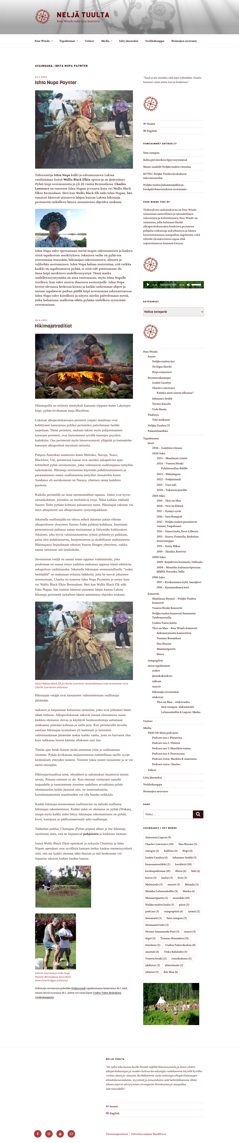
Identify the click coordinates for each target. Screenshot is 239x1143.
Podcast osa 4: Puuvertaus (168, 753)
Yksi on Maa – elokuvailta (173, 702)
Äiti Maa (170, 972)
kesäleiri (183, 864)
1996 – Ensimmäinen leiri (173, 587)
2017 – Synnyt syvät (169, 511)
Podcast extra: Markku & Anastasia (174, 759)
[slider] (197, 284)
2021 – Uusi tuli (166, 484)
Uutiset (89, 41)
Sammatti (153, 918)
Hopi (187, 850)
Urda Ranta (159, 409)
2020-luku (158, 453)
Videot (152, 770)
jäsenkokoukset (162, 675)
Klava (160, 654)
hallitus (171, 850)
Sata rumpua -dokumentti (177, 707)
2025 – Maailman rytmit (172, 458)
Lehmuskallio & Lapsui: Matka (181, 712)
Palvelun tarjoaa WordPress (148, 1134)
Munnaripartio (166, 649)
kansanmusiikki (157, 864)
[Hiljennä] (188, 285)
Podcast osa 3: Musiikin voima (171, 748)
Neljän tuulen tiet (163, 361)
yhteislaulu (174, 965)
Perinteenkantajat (159, 378)
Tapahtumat (67, 41)
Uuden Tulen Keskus (180, 945)
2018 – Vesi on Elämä (170, 506)
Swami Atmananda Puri (162, 931)
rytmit (194, 911)
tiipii (150, 938)
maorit (173, 884)
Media (105, 41)
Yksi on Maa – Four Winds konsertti (174, 628)
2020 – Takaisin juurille (172, 490)
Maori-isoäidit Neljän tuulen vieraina (167, 166)
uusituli (152, 951)
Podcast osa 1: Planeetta (167, 737)
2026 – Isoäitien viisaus (167, 448)
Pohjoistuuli (78, 988)
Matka (189, 891)
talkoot (156, 681)
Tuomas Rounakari (169, 638)
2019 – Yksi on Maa (169, 500)
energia (152, 850)
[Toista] (148, 285)
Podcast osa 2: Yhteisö (166, 743)
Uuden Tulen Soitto (164, 623)
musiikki (181, 898)
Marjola (192, 884)
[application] (173, 284)
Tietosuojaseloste (117, 1134)
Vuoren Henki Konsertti (167, 608)
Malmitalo (154, 884)
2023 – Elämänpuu (169, 474)
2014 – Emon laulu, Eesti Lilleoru (177, 531)
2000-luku (159, 557)
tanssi (190, 931)
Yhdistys (153, 415)
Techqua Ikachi (162, 366)
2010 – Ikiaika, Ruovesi (171, 551)
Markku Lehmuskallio (161, 891)
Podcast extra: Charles (166, 764)
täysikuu (152, 945)
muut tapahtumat (159, 665)
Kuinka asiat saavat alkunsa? (175, 392)
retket (156, 670)
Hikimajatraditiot (53, 326)
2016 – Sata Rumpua (169, 516)
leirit (151, 443)
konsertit (153, 593)
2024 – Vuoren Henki (170, 463)
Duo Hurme (164, 643)
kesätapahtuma (157, 871)
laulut (167, 877)
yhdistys (152, 965)
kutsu (150, 877)
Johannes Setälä (162, 398)
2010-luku (158, 495)
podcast (152, 911)
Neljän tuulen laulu (159, 904)
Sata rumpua (151, 152)
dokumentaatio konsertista (174, 633)
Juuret (152, 356)
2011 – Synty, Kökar (168, 546)
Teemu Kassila (161, 403)
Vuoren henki (156, 958)
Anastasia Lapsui (158, 837)
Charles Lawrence (163, 388)
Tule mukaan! (161, 419)
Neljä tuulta (83, 14)
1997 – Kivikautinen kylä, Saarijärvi (179, 582)
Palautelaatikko (158, 431)
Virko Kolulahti (175, 951)
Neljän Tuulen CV (159, 425)
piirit (184, 904)
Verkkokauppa (154, 41)
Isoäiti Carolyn (161, 382)
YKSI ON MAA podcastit (163, 733)
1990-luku (158, 577)
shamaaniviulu (157, 925)
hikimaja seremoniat (165, 692)
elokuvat (157, 697)
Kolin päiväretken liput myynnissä (165, 160)
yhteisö (152, 972)
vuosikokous (181, 958)
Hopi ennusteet (162, 372)
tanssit (156, 686)
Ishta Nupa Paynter (56, 82)
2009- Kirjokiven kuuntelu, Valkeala (180, 562)
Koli (195, 871)
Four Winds (42, 41)
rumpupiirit (155, 660)
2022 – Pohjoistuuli (169, 479)
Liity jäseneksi (128, 41)
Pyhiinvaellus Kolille (174, 468)
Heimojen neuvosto (184, 41)
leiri (182, 877)
